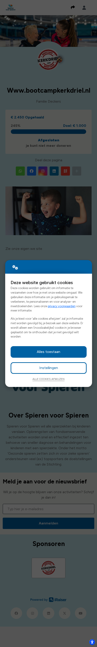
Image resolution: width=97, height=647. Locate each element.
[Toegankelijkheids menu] (92, 642)
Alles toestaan (48, 352)
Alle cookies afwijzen (48, 379)
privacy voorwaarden (62, 306)
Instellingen (48, 368)
